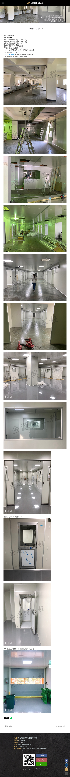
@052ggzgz (23, 746)
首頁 (48, 21)
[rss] (50, 769)
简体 (66, 769)
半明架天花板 (9, 54)
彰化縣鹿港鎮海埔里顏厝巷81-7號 (27, 738)
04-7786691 (21, 740)
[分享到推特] (44, 769)
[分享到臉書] (47, 769)
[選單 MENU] (3, 3)
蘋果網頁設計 (39, 769)
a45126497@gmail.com (24, 744)
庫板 (15, 44)
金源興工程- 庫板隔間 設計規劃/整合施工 (34, 748)
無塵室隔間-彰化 (60, 726)
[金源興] (35, 3)
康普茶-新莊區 (8, 726)
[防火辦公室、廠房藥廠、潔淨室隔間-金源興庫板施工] (35, 13)
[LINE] (29, 759)
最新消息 (53, 21)
